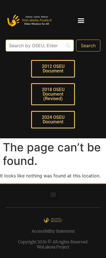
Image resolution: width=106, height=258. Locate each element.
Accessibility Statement (53, 231)
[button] (80, 20)
